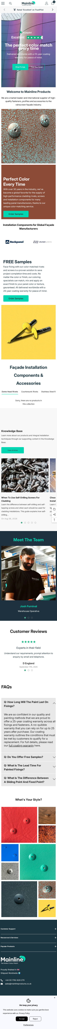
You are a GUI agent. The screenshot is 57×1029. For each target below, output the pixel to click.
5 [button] (35, 522)
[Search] (10, 3)
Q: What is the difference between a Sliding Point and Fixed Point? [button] (26, 780)
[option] (14, 242)
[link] (28, 136)
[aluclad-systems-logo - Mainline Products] (42, 242)
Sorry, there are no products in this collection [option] (28, 402)
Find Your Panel (37, 67)
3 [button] (28, 522)
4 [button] (32, 522)
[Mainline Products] (14, 242)
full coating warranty (21, 745)
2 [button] (25, 522)
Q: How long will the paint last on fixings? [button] (26, 704)
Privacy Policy (24, 1013)
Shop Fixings (20, 67)
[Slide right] (52, 10)
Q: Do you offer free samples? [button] (23, 757)
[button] (28, 704)
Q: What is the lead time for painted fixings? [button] (22, 767)
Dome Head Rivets (10, 391)
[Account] (46, 3)
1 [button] (21, 522)
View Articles (13, 450)
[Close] (54, 998)
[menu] (3, 3)
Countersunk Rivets (29, 391)
